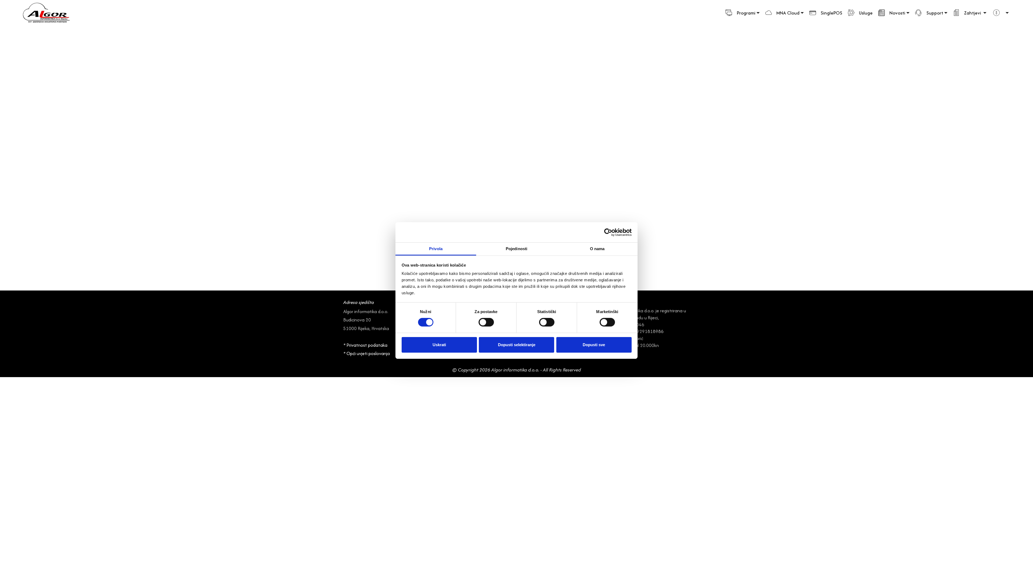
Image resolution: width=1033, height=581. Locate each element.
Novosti (897, 12)
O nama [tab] (597, 248)
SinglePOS (831, 12)
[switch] (486, 322)
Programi (746, 12)
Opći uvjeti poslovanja (368, 353)
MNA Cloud (787, 12)
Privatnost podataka (366, 345)
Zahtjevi (973, 12)
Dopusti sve (594, 344)
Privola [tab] (436, 248)
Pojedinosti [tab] (516, 248)
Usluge (866, 12)
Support (934, 12)
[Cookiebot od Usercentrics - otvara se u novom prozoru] (608, 232)
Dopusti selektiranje (516, 344)
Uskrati (439, 344)
